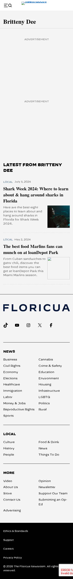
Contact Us (11, 499)
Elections (10, 378)
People (8, 454)
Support (8, 540)
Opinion (45, 481)
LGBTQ (44, 397)
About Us (10, 487)
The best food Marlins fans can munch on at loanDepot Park (32, 249)
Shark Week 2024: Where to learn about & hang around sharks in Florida (35, 195)
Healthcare (11, 384)
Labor (7, 397)
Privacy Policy (12, 557)
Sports (8, 415)
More (8, 473)
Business (10, 359)
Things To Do (49, 454)
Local (8, 182)
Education (46, 372)
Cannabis (46, 359)
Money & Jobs (14, 403)
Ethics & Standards (15, 531)
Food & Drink (49, 442)
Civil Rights (11, 366)
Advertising (12, 510)
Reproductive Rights (18, 409)
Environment (49, 378)
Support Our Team (53, 493)
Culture (9, 442)
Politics (44, 403)
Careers (8, 549)
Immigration (12, 391)
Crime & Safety (50, 366)
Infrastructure (49, 391)
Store (7, 493)
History (8, 448)
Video (7, 481)
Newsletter (47, 487)
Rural (43, 409)
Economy (10, 372)
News (9, 351)
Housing (45, 384)
